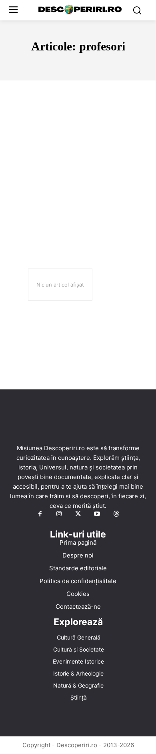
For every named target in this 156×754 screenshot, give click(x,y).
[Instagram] (59, 514)
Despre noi (78, 555)
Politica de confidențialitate (78, 581)
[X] (78, 514)
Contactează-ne (78, 606)
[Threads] (116, 514)
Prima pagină (78, 542)
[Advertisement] (78, 162)
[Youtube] (97, 514)
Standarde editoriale (78, 568)
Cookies (78, 594)
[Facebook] (40, 514)
